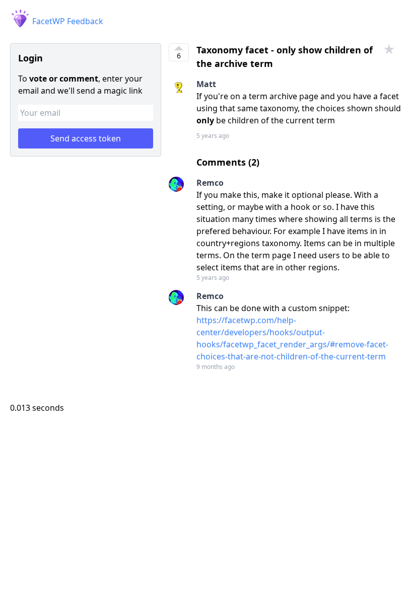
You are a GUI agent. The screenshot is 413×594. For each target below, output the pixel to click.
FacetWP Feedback (66, 21)
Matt (206, 84)
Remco (210, 182)
